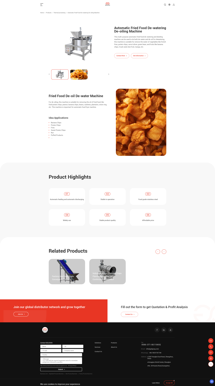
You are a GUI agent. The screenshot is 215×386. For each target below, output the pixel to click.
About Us (114, 347)
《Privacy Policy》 (72, 365)
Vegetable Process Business (56, 373)
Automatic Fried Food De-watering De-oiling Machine (83, 13)
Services (97, 347)
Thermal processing (59, 13)
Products (48, 13)
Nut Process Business (71, 373)
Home (42, 13)
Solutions (98, 343)
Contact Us (98, 351)
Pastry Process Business (85, 373)
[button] (49, 74)
